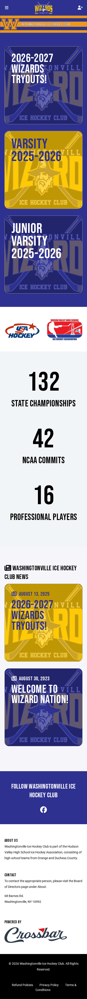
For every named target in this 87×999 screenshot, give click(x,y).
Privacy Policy (49, 985)
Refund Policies (22, 985)
